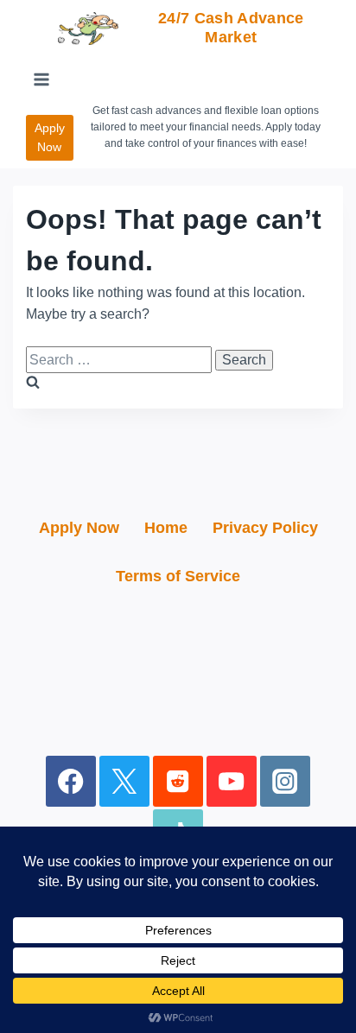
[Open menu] (42, 80)
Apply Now (50, 137)
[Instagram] (285, 781)
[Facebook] (71, 781)
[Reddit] (178, 781)
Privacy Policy (265, 527)
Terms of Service (178, 576)
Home (166, 527)
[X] (124, 781)
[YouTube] (232, 781)
